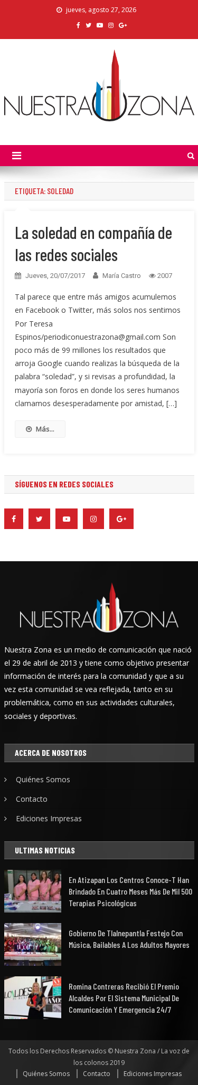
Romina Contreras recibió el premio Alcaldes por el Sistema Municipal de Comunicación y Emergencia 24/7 (124, 997)
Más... (45, 429)
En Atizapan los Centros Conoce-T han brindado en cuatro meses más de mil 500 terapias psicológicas (130, 891)
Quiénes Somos (43, 779)
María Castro (121, 276)
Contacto (32, 799)
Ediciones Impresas (49, 818)
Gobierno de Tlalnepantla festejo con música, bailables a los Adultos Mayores (129, 938)
